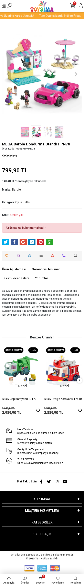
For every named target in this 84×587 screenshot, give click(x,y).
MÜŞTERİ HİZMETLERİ (42, 511)
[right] (79, 380)
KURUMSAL (42, 499)
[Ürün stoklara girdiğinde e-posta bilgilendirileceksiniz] (53, 255)
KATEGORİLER (42, 522)
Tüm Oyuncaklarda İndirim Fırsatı (58, 15)
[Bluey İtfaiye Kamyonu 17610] (63, 370)
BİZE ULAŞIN (42, 534)
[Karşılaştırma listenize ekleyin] (42, 255)
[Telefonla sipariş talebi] (65, 255)
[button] (8, 74)
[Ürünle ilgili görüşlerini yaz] (30, 255)
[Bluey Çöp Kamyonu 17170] (21, 370)
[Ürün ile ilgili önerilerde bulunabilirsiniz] (76, 255)
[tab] (14, 269)
